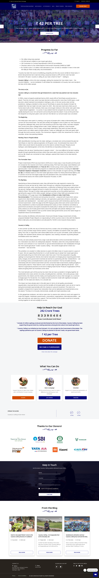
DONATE (23, 397)
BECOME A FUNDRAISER (49, 33)
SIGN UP (88, 1)
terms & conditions (53, 488)
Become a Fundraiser (49, 347)
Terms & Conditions (22, 575)
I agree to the (44, 488)
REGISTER (75, 397)
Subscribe (49, 494)
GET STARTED (49, 397)
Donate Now (82, 6)
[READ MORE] (22, 550)
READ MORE (22, 552)
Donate (49, 340)
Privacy (13, 575)
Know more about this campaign (49, 351)
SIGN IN (83, 1)
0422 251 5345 (38, 567)
